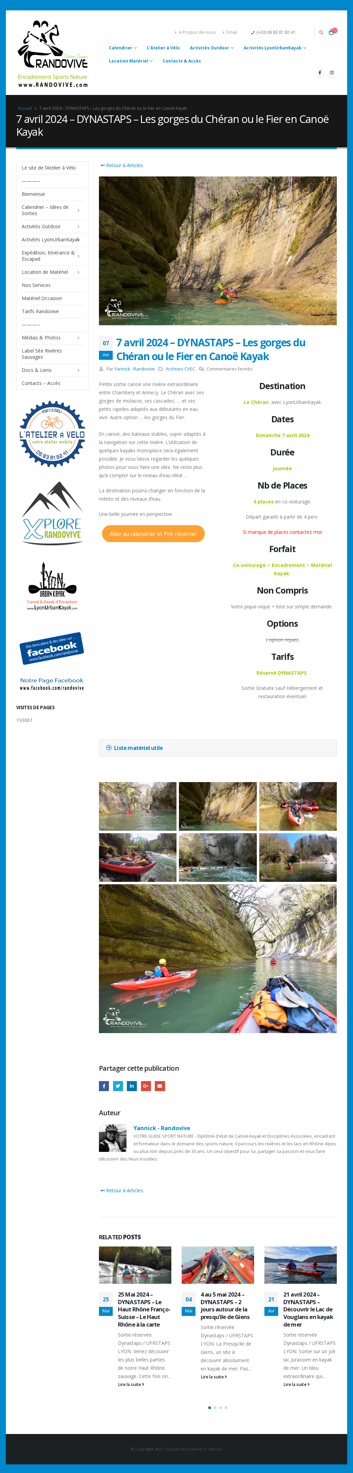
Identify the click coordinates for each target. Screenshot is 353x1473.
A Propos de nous (197, 32)
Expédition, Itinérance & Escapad (48, 255)
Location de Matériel (45, 272)
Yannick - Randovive (134, 369)
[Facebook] (320, 72)
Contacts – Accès (41, 383)
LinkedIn (132, 1086)
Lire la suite (130, 1384)
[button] (209, 1408)
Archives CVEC (180, 369)
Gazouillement (118, 1086)
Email (231, 32)
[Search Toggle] (321, 32)
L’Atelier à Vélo (163, 48)
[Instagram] (331, 72)
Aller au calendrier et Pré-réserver (153, 534)
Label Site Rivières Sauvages (42, 353)
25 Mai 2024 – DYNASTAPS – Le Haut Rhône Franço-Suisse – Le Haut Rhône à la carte (144, 1309)
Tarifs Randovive (40, 311)
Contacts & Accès (182, 61)
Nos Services (36, 285)
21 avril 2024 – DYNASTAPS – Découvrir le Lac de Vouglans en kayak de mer (308, 1309)
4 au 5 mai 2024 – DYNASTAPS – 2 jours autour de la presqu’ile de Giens (225, 1305)
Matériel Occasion (42, 298)
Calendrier (120, 48)
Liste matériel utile (138, 748)
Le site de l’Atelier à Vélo (49, 167)
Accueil (25, 108)
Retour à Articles (124, 165)
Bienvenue (33, 194)
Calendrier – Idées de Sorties (45, 210)
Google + (146, 1086)
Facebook (104, 1086)
